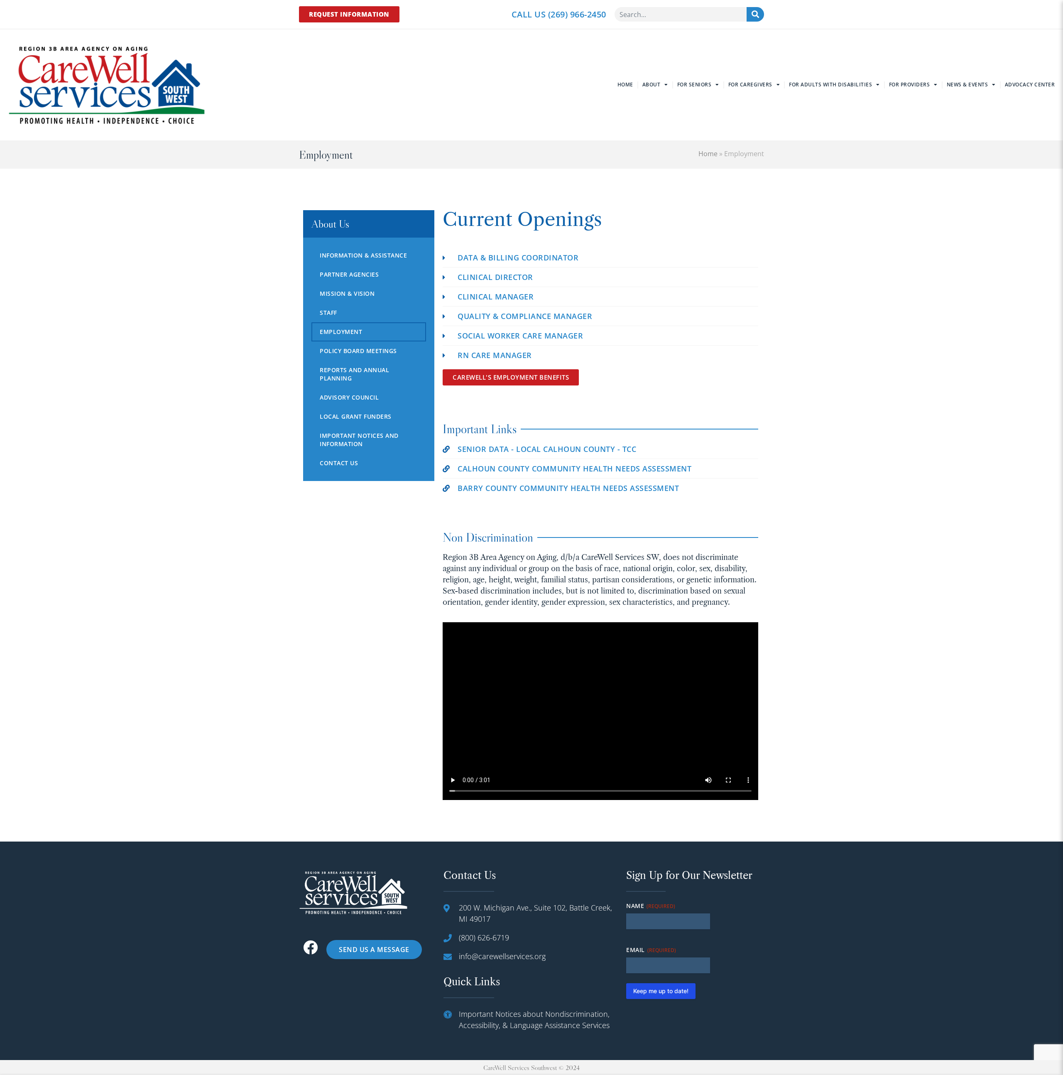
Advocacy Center (1030, 84)
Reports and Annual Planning (354, 374)
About (651, 84)
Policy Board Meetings (358, 351)
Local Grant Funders (356, 416)
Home (625, 84)
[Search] (755, 14)
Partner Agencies (349, 274)
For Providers (909, 84)
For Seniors (694, 84)
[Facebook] (310, 947)
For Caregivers (750, 84)
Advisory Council (349, 397)
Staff (328, 313)
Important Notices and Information (359, 440)
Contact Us (339, 463)
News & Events (967, 84)
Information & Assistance (363, 255)
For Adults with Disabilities (830, 84)
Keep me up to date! (660, 990)
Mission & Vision (347, 293)
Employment (341, 332)
